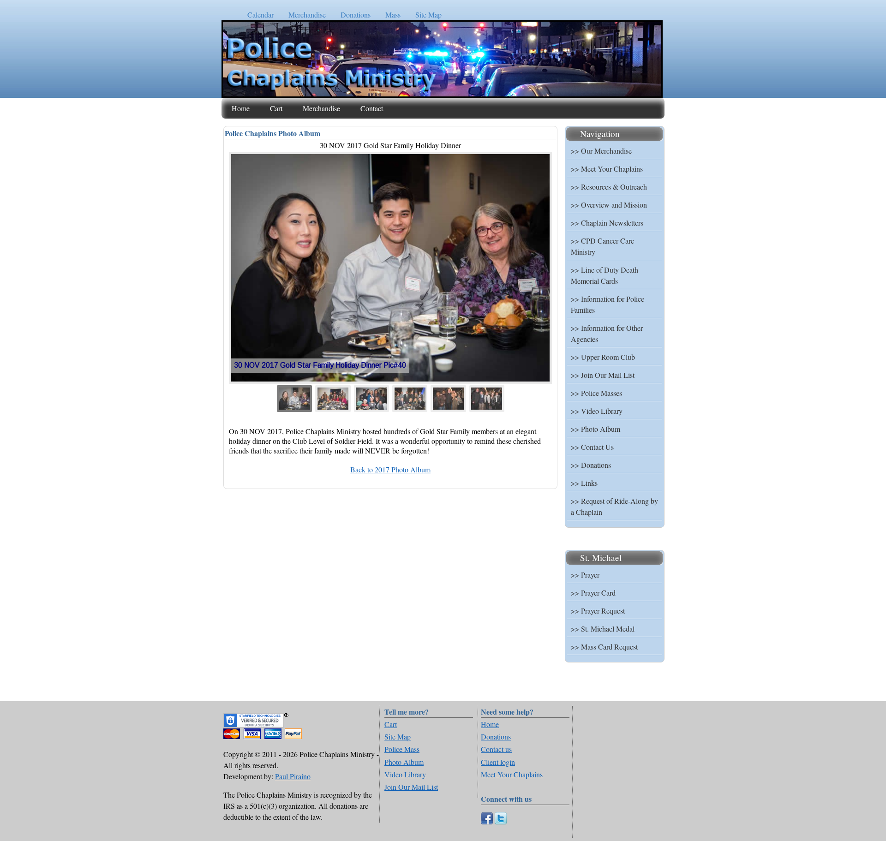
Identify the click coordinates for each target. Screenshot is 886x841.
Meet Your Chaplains (512, 774)
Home (241, 108)
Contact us (496, 749)
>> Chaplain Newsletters (607, 222)
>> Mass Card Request (604, 646)
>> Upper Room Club (603, 357)
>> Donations (591, 465)
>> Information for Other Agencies (607, 333)
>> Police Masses (596, 393)
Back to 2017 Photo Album (390, 469)
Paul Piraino (293, 776)
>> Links (584, 483)
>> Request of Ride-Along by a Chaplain (614, 506)
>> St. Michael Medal (603, 628)
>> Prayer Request (598, 610)
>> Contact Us (592, 447)
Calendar (260, 14)
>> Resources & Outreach (609, 186)
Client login (498, 762)
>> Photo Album (595, 429)
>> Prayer (585, 574)
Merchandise (307, 14)
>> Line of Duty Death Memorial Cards (604, 275)
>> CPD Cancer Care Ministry (602, 246)
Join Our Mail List (411, 787)
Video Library (405, 774)
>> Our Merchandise (601, 150)
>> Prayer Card (593, 592)
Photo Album (404, 762)
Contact (371, 108)
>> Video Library (597, 411)
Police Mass (401, 749)
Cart (276, 108)
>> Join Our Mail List (603, 375)
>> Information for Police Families (607, 304)
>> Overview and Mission (609, 204)
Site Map (428, 14)
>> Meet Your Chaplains (607, 168)
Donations (356, 14)
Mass (393, 14)
